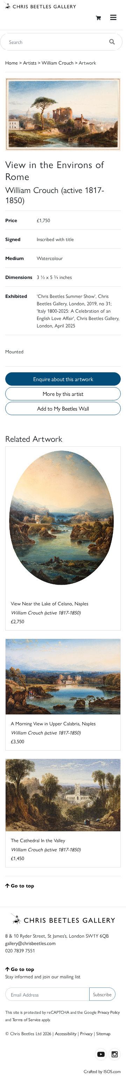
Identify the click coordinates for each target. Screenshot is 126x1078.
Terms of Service (26, 1019)
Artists (29, 62)
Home (11, 62)
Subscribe (102, 994)
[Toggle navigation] (113, 17)
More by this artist (63, 394)
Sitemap (103, 1033)
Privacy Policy (109, 1012)
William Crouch (58, 62)
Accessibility (65, 1033)
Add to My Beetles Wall (63, 408)
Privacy (86, 1033)
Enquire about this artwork (63, 379)
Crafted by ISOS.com (102, 1071)
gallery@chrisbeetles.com (30, 942)
